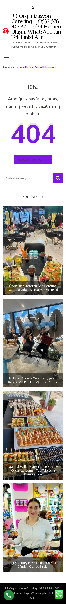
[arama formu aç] (33, 8)
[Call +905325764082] (9, 595)
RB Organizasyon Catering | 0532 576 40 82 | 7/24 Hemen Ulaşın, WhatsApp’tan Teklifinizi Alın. (36, 26)
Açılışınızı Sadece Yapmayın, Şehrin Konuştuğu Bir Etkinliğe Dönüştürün (33, 380)
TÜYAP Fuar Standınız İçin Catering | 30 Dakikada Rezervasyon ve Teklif (33, 288)
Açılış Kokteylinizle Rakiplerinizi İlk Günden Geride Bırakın (33, 564)
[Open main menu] (6, 58)
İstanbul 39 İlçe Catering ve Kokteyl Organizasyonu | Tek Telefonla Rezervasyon (33, 470)
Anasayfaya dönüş (33, 159)
